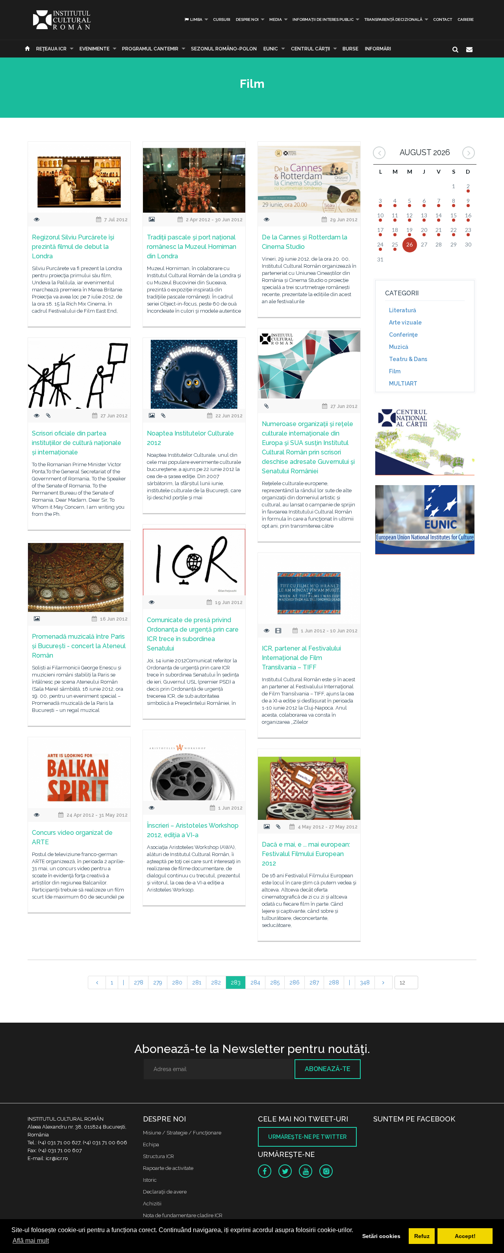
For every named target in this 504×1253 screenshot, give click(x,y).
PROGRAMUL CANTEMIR (150, 49)
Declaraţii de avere (165, 1192)
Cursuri (221, 19)
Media (275, 19)
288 (334, 982)
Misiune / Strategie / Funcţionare (182, 1133)
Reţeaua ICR (51, 49)
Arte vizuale (405, 322)
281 (196, 982)
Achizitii (152, 1204)
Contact (442, 19)
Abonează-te (327, 1069)
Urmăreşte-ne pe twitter (307, 1137)
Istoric (150, 1180)
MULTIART (403, 383)
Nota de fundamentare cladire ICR (182, 1215)
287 (314, 982)
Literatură (402, 310)
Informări (378, 49)
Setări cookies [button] (381, 1236)
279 (157, 982)
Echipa (151, 1144)
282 (216, 982)
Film (394, 371)
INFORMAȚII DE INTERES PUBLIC (323, 19)
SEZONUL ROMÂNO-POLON (224, 49)
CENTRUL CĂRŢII (310, 49)
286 (294, 982)
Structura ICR (158, 1156)
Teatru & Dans (408, 359)
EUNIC (270, 49)
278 (138, 982)
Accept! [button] (465, 1236)
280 (177, 982)
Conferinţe (403, 335)
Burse (350, 49)
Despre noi (247, 19)
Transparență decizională (393, 19)
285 (275, 982)
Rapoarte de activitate (168, 1168)
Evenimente (94, 49)
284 (255, 982)
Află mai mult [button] (31, 1240)
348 (365, 982)
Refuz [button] (422, 1236)
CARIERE (466, 19)
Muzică (398, 347)
